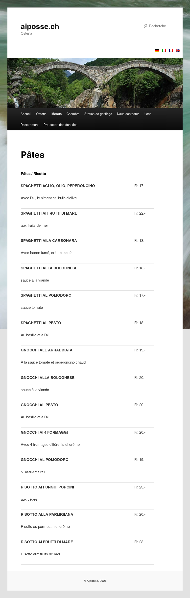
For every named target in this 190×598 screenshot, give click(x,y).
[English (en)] (178, 50)
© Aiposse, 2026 (95, 580)
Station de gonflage (98, 113)
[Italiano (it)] (164, 50)
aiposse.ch (40, 26)
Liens (147, 113)
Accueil (26, 113)
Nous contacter (128, 113)
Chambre (73, 113)
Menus (56, 113)
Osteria (41, 113)
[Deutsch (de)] (157, 50)
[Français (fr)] (171, 50)
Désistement (30, 124)
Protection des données (60, 124)
